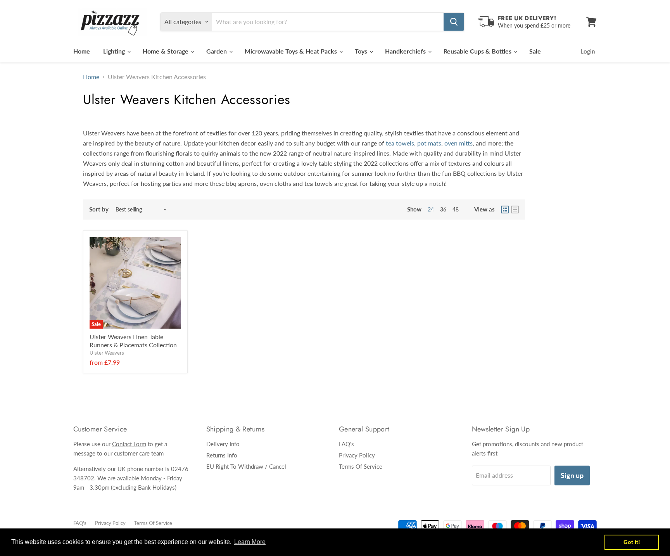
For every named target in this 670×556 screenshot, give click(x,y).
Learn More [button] (250, 542)
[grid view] (505, 209)
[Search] (454, 22)
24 (431, 209)
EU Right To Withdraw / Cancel (246, 466)
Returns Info (221, 455)
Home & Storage (166, 51)
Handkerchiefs (406, 51)
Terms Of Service (360, 466)
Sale (535, 51)
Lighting (114, 51)
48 (455, 209)
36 (443, 209)
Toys (362, 51)
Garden (217, 51)
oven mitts (458, 143)
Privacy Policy (357, 455)
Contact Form (129, 443)
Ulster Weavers (107, 353)
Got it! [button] (631, 542)
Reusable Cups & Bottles (478, 51)
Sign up (572, 475)
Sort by (99, 209)
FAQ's (346, 443)
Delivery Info (223, 443)
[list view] (515, 209)
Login (587, 51)
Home (81, 51)
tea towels (400, 143)
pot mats (429, 143)
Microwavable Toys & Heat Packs (291, 51)
